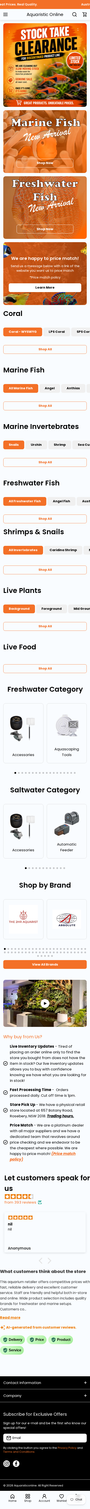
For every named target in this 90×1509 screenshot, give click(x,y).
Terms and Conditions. (19, 1452)
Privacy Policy (67, 1448)
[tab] (56, 332)
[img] (47, 1196)
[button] (84, 14)
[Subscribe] (81, 1438)
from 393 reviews (20, 1202)
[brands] (23, 919)
